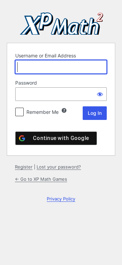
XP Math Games (61, 20)
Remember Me (42, 112)
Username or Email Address (45, 55)
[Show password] (100, 94)
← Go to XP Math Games (41, 179)
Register (24, 167)
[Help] (64, 110)
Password (26, 83)
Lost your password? (59, 167)
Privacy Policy (61, 198)
